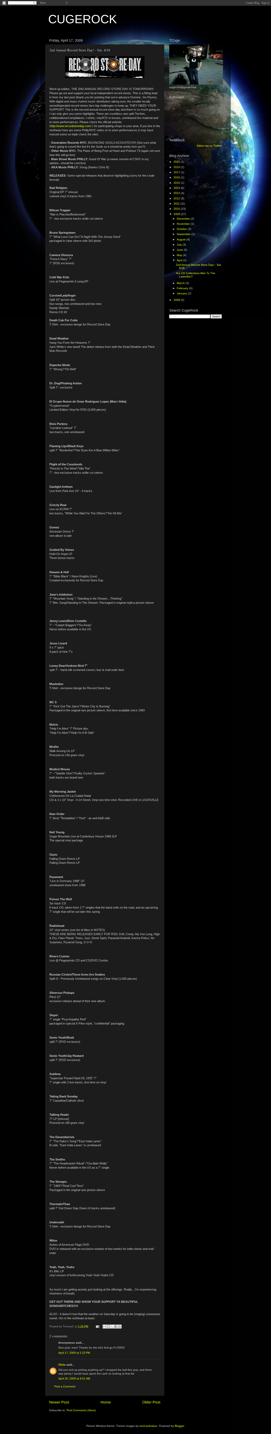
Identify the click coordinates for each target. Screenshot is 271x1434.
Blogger (179, 1425)
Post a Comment (64, 1386)
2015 (177, 182)
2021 (177, 161)
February (183, 288)
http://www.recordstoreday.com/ (70, 126)
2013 (177, 193)
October (182, 229)
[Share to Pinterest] (120, 1327)
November (184, 223)
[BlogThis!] (108, 1327)
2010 (177, 208)
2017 (177, 172)
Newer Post (59, 1402)
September (184, 234)
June (180, 249)
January (182, 293)
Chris (61, 1364)
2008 (177, 299)
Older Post (151, 1402)
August (181, 239)
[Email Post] (97, 1326)
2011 (177, 203)
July (180, 244)
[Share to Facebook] (116, 1327)
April (180, 260)
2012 (177, 198)
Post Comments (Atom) (81, 1410)
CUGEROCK (82, 19)
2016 (177, 177)
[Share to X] (112, 1327)
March (181, 283)
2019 (177, 167)
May (180, 255)
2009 (177, 214)
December (184, 218)
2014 (177, 188)
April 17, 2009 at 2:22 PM (74, 1352)
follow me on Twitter (209, 145)
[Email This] (105, 1327)
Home (106, 1402)
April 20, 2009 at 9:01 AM (74, 1378)
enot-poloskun (148, 1425)
